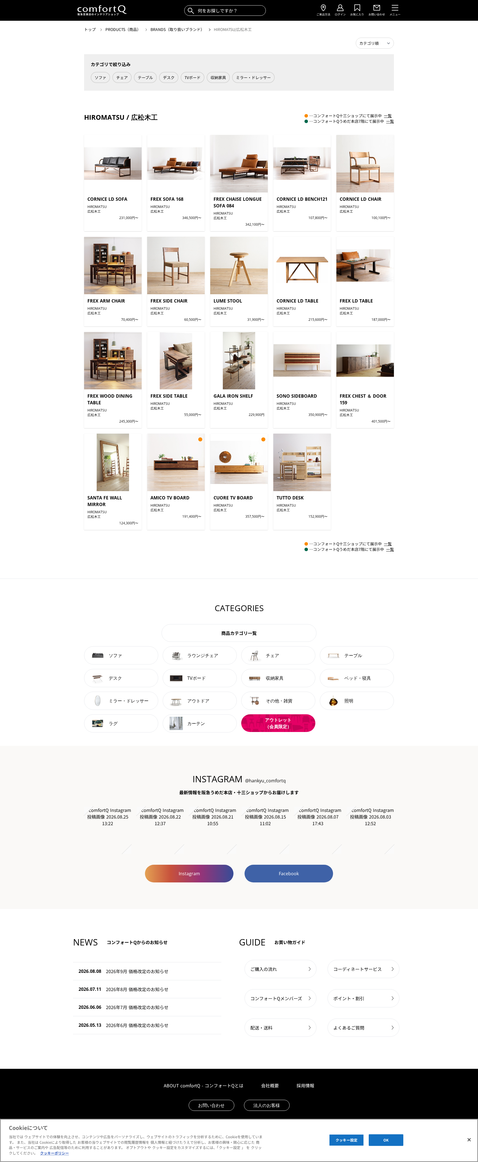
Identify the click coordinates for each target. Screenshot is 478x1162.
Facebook (289, 874)
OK (386, 1140)
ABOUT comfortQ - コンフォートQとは (203, 1085)
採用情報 (305, 1085)
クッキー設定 (346, 1140)
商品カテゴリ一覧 (239, 633)
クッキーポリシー (54, 1152)
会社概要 (270, 1085)
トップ (90, 29)
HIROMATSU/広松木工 (233, 29)
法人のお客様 (266, 1105)
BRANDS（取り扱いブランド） (178, 29)
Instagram (189, 874)
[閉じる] (469, 1140)
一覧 (388, 115)
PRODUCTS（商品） (123, 29)
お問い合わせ (211, 1105)
